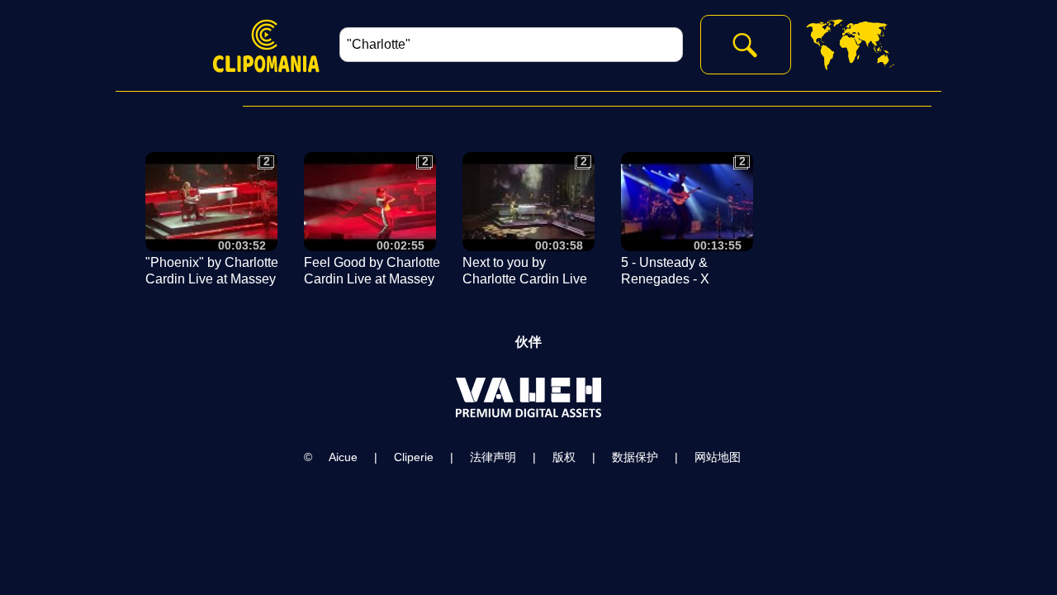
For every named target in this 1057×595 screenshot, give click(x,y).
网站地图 (717, 457)
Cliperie (414, 457)
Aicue (343, 457)
